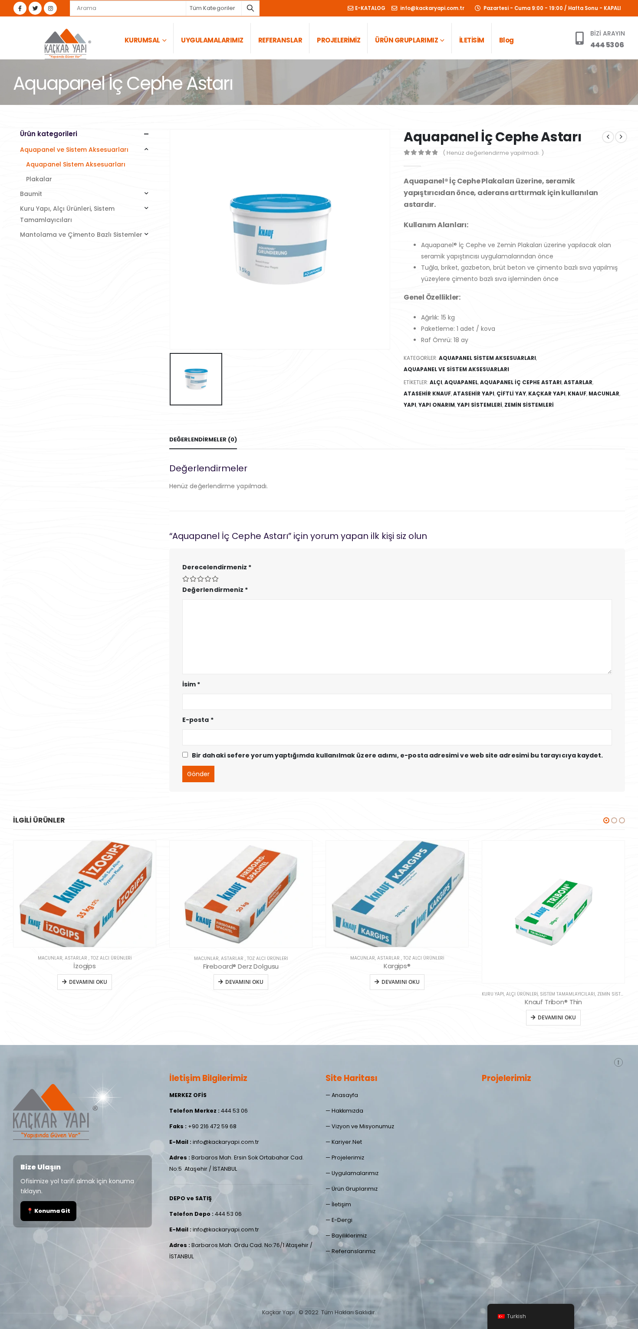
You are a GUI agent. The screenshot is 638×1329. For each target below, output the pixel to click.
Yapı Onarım (436, 404)
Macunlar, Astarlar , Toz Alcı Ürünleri (85, 958)
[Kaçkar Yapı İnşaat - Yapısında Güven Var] (67, 42)
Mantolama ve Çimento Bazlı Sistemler (81, 234)
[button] (606, 820)
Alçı (436, 382)
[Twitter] (35, 8)
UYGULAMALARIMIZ (212, 40)
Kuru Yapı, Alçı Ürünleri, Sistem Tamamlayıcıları (67, 214)
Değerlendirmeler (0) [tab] (203, 439)
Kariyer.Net (347, 1142)
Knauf (577, 393)
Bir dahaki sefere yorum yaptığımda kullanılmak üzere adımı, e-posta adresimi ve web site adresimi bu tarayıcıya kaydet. (397, 755)
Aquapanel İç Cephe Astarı (521, 382)
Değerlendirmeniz (215, 589)
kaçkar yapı (547, 393)
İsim (191, 684)
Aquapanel (461, 382)
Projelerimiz (348, 1157)
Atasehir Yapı (473, 393)
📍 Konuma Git (48, 1211)
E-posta (198, 719)
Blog (506, 40)
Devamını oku (88, 982)
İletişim (341, 1204)
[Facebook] (19, 8)
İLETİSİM (471, 40)
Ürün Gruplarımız (355, 1188)
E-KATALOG (370, 8)
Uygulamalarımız (355, 1173)
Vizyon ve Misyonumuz (363, 1126)
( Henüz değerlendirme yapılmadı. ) (493, 153)
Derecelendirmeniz (216, 567)
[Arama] (250, 8)
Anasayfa (345, 1095)
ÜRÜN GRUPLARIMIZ (406, 40)
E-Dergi (342, 1220)
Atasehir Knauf (427, 393)
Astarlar (578, 382)
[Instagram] (50, 8)
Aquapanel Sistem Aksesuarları (487, 358)
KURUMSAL (142, 40)
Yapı (410, 404)
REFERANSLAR (280, 40)
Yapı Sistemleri (479, 404)
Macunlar (604, 393)
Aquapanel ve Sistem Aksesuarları (456, 369)
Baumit (31, 193)
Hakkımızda (347, 1110)
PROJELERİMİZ (338, 40)
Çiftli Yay (511, 393)
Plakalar (39, 179)
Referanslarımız (353, 1251)
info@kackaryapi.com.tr (431, 8)
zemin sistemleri (529, 404)
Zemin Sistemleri (460, 994)
